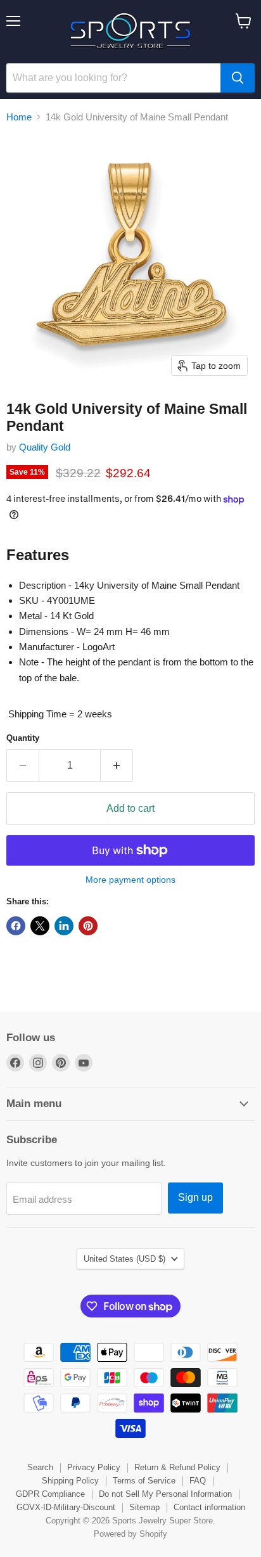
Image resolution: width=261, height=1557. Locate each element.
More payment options (130, 880)
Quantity (22, 738)
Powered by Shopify (130, 1534)
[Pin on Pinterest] (88, 925)
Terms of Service (144, 1480)
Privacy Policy (93, 1467)
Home (19, 117)
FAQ (197, 1480)
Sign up (195, 1197)
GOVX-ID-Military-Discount (65, 1507)
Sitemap (144, 1507)
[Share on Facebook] (15, 925)
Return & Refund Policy (177, 1467)
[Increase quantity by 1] (117, 765)
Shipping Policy (70, 1480)
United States (124, 1259)
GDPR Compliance (50, 1494)
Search (40, 1467)
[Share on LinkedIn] (63, 925)
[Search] (237, 78)
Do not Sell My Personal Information (165, 1494)
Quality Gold (44, 447)
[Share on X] (39, 925)
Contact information (209, 1507)
